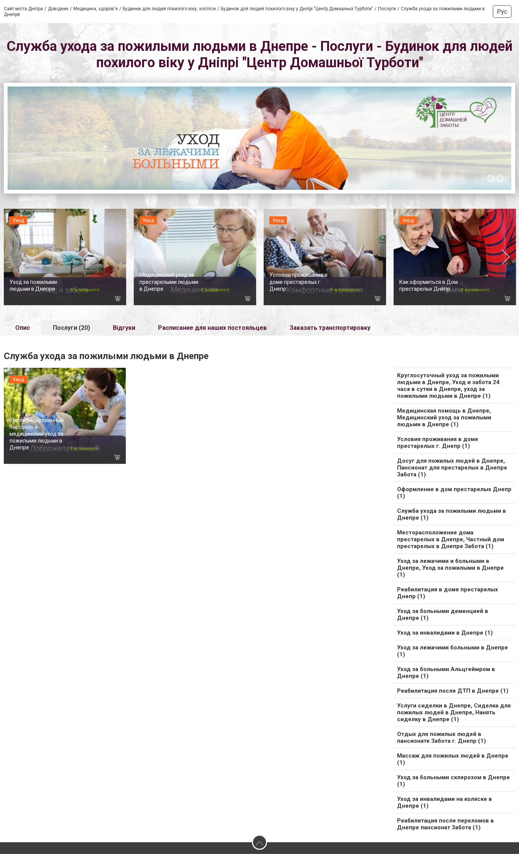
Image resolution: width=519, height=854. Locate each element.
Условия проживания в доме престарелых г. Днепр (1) (437, 442)
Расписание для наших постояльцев (212, 327)
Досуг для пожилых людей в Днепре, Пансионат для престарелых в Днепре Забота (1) (452, 467)
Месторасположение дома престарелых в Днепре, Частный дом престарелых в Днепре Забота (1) (450, 539)
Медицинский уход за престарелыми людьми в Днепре (168, 281)
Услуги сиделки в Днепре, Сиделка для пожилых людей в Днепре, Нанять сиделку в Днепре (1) (454, 712)
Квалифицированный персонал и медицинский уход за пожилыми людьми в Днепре (36, 434)
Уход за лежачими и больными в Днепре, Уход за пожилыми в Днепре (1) (450, 568)
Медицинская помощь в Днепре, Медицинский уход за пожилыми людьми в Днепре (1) (444, 417)
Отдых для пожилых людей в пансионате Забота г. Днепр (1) (441, 737)
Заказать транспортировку (330, 327)
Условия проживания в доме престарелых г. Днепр (298, 281)
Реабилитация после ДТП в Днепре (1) (452, 690)
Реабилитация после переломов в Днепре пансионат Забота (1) (445, 824)
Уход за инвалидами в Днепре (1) (445, 632)
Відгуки (124, 327)
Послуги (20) (71, 327)
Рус (502, 11)
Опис (22, 327)
